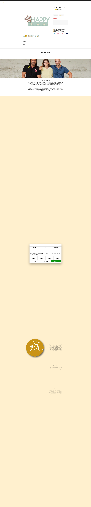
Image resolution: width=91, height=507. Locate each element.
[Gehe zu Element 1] (24, 36)
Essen (29, 2)
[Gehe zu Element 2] (26, 36)
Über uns (43, 2)
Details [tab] (45, 247)
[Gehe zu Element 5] (33, 36)
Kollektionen (9, 2)
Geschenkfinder (36, 2)
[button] (55, 9)
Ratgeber (32, 2)
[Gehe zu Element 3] (29, 36)
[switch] (41, 258)
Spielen (18, 2)
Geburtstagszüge (14, 2)
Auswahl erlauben (45, 261)
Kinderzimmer (22, 2)
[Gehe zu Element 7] (38, 36)
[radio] (54, 15)
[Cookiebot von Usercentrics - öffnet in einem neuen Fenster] (57, 245)
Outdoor (26, 2)
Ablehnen (35, 261)
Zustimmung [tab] (34, 247)
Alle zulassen (55, 261)
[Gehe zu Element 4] (31, 36)
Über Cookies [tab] (56, 247)
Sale (40, 2)
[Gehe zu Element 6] (35, 36)
